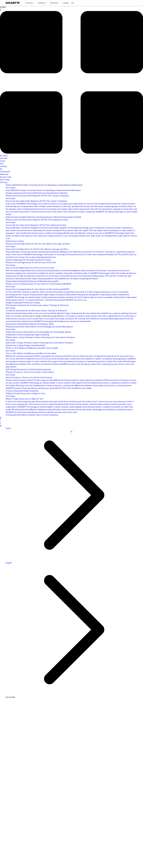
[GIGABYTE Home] (14, 3)
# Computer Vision (46, 324)
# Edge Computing (14, 302)
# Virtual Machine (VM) (15, 415)
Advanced (4, 174)
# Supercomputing (14, 193)
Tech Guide (4, 179)
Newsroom (54, 3)
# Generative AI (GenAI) (71, 217)
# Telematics (11, 334)
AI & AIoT (4, 158)
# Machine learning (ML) (16, 217)
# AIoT (42, 345)
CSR (72, 3)
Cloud (2, 161)
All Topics (4, 155)
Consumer (29, 3)
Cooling (3, 166)
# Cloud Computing (25, 334)
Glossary (3, 182)
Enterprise (42, 3)
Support (66, 3)
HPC (2, 163)
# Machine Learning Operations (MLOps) (50, 193)
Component (5, 171)
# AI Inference (32, 281)
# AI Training (27, 193)
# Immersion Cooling (14, 241)
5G (1, 169)
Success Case (5, 177)
